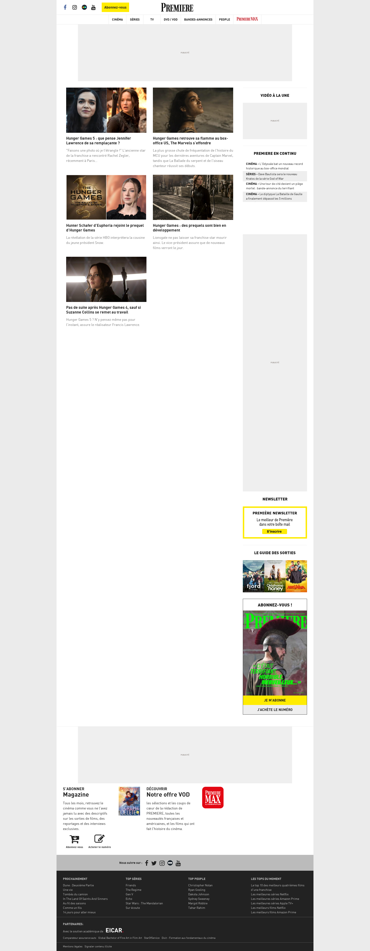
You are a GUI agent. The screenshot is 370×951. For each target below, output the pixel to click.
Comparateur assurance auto (79, 937)
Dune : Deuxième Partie (78, 885)
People (224, 19)
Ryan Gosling (196, 889)
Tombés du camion (75, 894)
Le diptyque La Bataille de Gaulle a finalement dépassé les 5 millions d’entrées (274, 197)
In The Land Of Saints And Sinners (85, 898)
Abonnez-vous (115, 7)
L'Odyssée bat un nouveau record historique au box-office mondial (274, 166)
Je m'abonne (275, 700)
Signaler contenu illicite (98, 946)
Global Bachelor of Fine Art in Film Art (120, 937)
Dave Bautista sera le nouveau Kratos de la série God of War (271, 176)
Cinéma (117, 19)
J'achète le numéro (274, 710)
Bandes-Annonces (198, 19)
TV (152, 19)
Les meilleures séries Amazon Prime (275, 898)
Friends (131, 885)
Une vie (68, 889)
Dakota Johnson (198, 894)
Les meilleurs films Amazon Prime (273, 912)
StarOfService (152, 937)
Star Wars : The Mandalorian (144, 903)
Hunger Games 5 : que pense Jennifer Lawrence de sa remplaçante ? (98, 140)
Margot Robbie (197, 903)
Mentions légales (72, 946)
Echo (129, 898)
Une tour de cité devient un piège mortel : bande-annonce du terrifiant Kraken (274, 187)
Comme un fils (72, 907)
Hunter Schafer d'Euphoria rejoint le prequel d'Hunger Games (105, 227)
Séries (135, 19)
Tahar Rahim (196, 907)
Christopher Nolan (200, 885)
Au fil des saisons (74, 903)
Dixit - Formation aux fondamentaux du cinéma (188, 937)
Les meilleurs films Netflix (268, 907)
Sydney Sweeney (198, 898)
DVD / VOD (171, 19)
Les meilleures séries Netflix (270, 894)
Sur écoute (133, 907)
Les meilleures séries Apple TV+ (272, 903)
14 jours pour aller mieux (79, 912)
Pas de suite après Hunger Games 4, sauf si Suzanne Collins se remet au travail (103, 309)
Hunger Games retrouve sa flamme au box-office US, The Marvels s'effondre (190, 140)
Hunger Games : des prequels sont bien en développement (189, 227)
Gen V (129, 894)
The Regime (133, 889)
